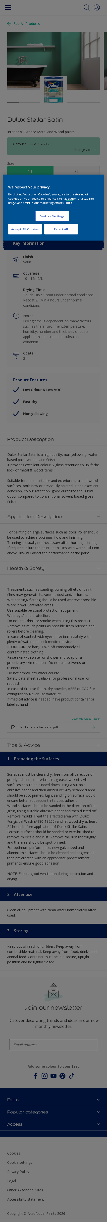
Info (69, 203)
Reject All (61, 229)
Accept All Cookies (25, 229)
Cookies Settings (52, 216)
